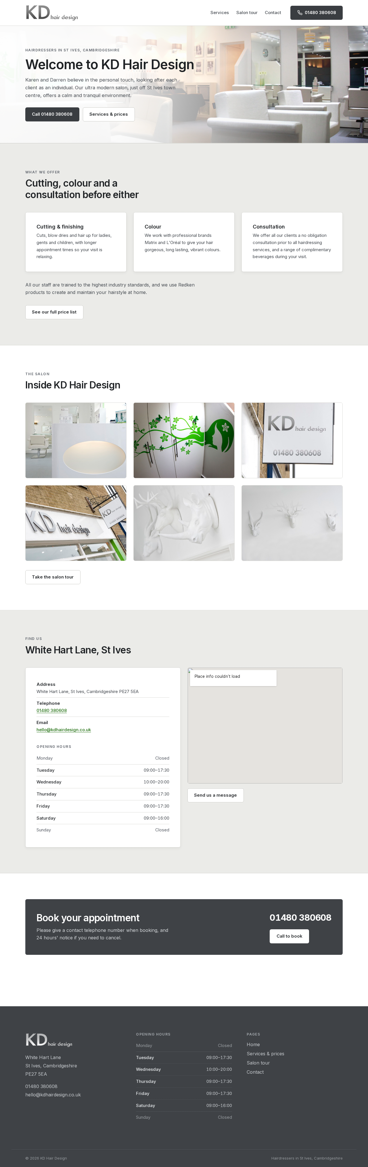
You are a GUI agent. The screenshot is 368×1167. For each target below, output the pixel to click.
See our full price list (54, 312)
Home (253, 1044)
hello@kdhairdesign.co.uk (64, 729)
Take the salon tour (53, 577)
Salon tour (247, 12)
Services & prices (108, 114)
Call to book (289, 936)
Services (219, 12)
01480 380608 (52, 710)
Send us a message (215, 795)
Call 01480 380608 (52, 114)
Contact (273, 12)
